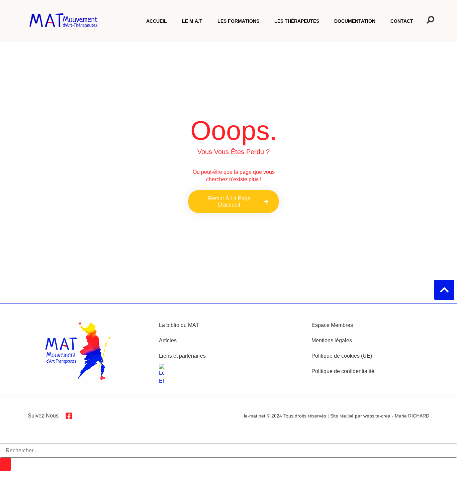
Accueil (156, 21)
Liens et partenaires (182, 356)
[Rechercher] (5, 464)
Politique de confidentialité (342, 371)
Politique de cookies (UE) (341, 356)
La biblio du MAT (179, 325)
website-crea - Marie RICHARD (396, 415)
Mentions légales (331, 340)
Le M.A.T (192, 21)
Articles (168, 340)
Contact (401, 21)
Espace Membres (332, 325)
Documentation (354, 21)
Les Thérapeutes (296, 21)
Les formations (238, 21)
